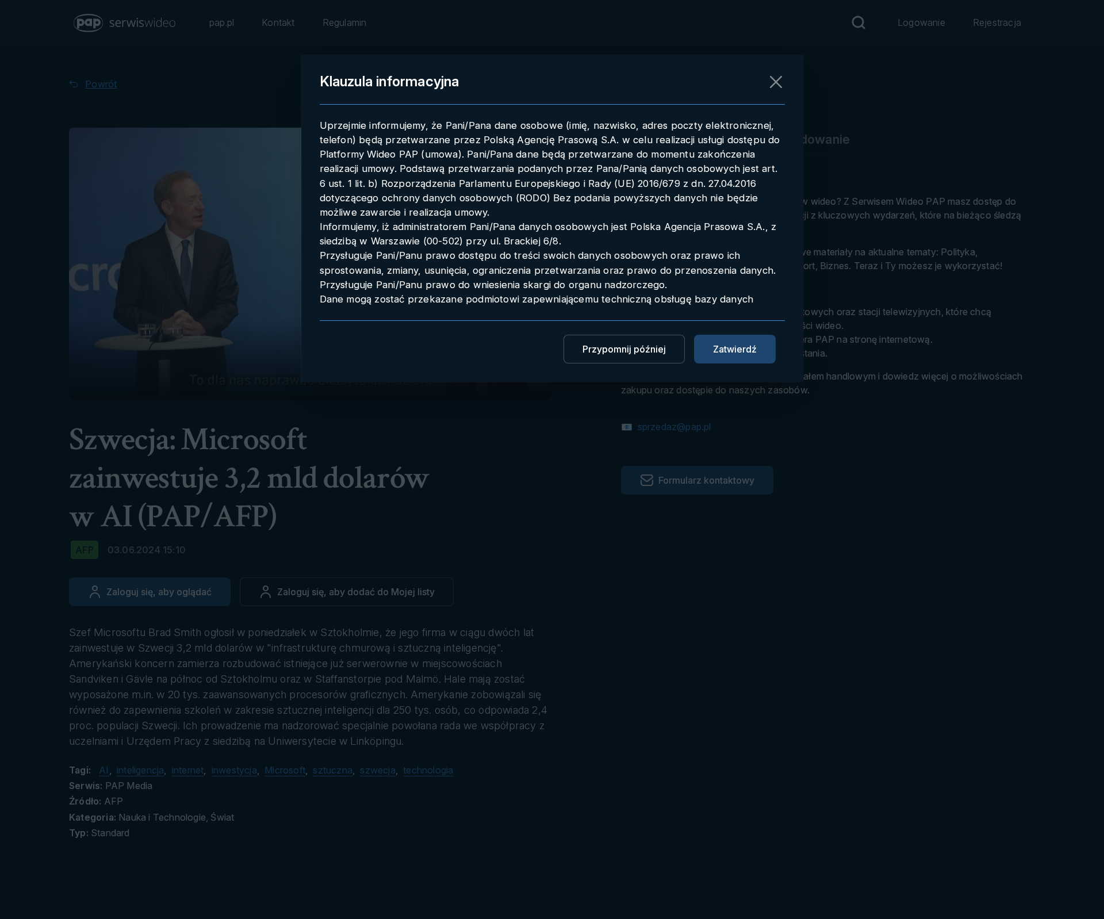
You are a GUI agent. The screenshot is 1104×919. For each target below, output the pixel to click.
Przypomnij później (624, 349)
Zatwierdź (735, 349)
